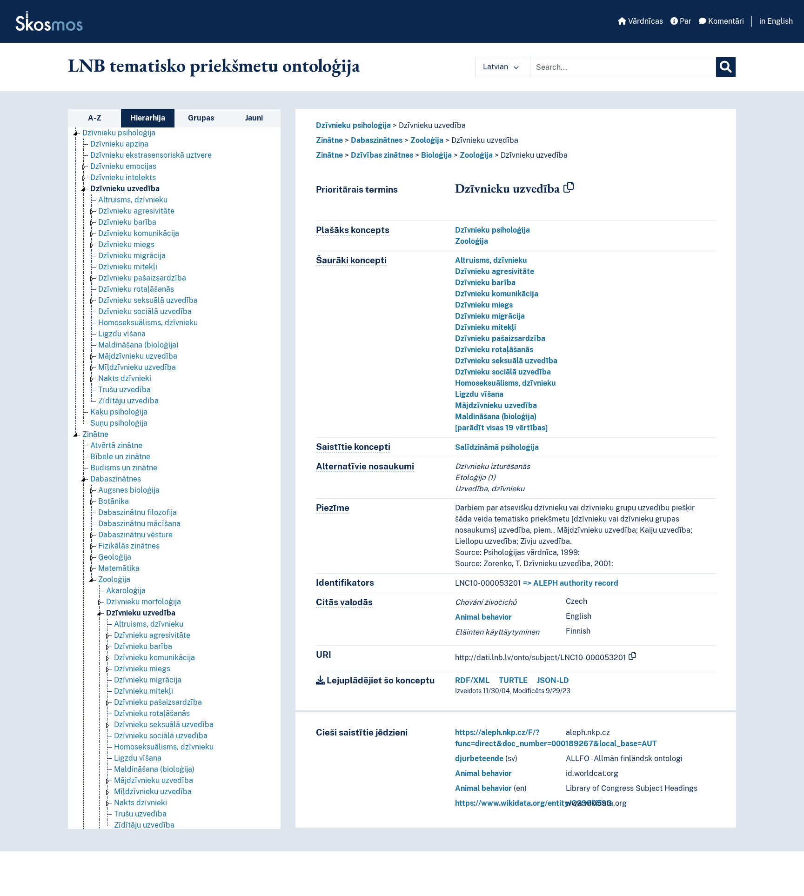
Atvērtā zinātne (116, 445)
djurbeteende (479, 758)
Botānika (113, 501)
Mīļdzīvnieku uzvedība (137, 367)
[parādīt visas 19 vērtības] (501, 427)
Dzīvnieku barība (127, 222)
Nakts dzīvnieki (124, 378)
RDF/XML (472, 680)
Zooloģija (114, 579)
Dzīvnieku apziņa (119, 144)
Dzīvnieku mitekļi (127, 266)
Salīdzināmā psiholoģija (497, 447)
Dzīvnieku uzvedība (125, 188)
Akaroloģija (126, 590)
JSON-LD (553, 680)
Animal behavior (483, 617)
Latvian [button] (496, 66)
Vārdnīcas (644, 21)
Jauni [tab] (254, 118)
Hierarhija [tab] (147, 118)
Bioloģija (436, 155)
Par (684, 21)
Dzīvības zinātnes (382, 155)
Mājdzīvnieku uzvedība (137, 356)
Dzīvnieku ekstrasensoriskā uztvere (151, 155)
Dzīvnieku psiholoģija (118, 132)
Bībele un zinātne (120, 456)
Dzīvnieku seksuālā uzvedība (148, 300)
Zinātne (95, 434)
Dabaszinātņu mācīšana (139, 523)
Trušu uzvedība (124, 389)
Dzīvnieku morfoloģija (143, 601)
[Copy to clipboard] (568, 188)
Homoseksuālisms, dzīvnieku (148, 322)
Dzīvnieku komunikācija (138, 233)
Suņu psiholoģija (118, 423)
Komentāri (725, 21)
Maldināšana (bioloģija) (138, 345)
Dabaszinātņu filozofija (137, 512)
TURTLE (513, 680)
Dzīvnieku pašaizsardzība (142, 278)
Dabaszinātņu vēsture (135, 534)
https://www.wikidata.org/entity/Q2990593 (533, 803)
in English (776, 21)
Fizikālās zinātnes (129, 546)
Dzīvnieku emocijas (123, 166)
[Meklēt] (726, 67)
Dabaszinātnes (115, 479)
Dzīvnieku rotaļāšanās (136, 289)
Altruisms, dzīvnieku (133, 199)
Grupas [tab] (201, 118)
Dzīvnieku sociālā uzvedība (145, 311)
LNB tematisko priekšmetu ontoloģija (214, 65)
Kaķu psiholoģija (118, 412)
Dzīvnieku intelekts (123, 177)
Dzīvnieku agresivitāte (136, 211)
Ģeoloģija (114, 557)
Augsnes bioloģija (129, 490)
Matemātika (119, 568)
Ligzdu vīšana (122, 333)
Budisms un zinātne (123, 467)
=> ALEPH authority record (570, 583)
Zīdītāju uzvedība (128, 400)
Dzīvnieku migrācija (132, 255)
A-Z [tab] (94, 118)
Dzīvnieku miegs (126, 244)
